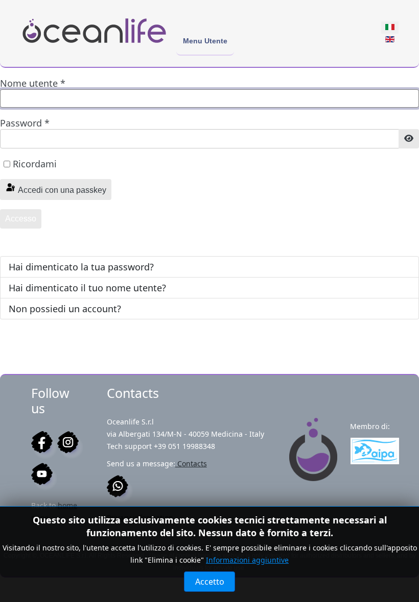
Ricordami (35, 164)
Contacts (191, 463)
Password (25, 123)
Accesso (20, 218)
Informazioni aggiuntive (247, 560)
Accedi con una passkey (61, 190)
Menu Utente (205, 41)
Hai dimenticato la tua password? (81, 267)
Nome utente (32, 83)
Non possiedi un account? (65, 309)
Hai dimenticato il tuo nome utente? (87, 288)
